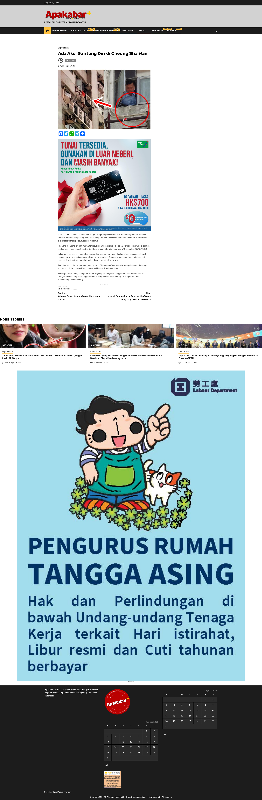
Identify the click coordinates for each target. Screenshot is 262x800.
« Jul (106, 765)
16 (154, 742)
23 (154, 747)
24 (108, 752)
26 (123, 752)
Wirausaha (157, 31)
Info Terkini (58, 31)
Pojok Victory (80, 31)
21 (139, 747)
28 (139, 752)
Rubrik (172, 31)
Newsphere (154, 797)
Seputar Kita (63, 48)
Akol (73, 66)
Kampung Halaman (103, 31)
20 (131, 747)
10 (108, 742)
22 (146, 747)
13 (131, 742)
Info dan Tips (124, 31)
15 (146, 742)
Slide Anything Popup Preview (57, 792)
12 (123, 742)
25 (115, 752)
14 (139, 742)
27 (131, 752)
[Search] (215, 30)
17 (108, 747)
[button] (129, 681)
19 (123, 747)
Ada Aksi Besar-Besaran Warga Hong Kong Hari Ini (79, 296)
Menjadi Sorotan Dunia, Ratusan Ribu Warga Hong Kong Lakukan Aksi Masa (129, 296)
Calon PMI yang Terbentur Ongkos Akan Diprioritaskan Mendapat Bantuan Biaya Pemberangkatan (127, 357)
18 (115, 747)
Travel (141, 31)
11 (115, 742)
